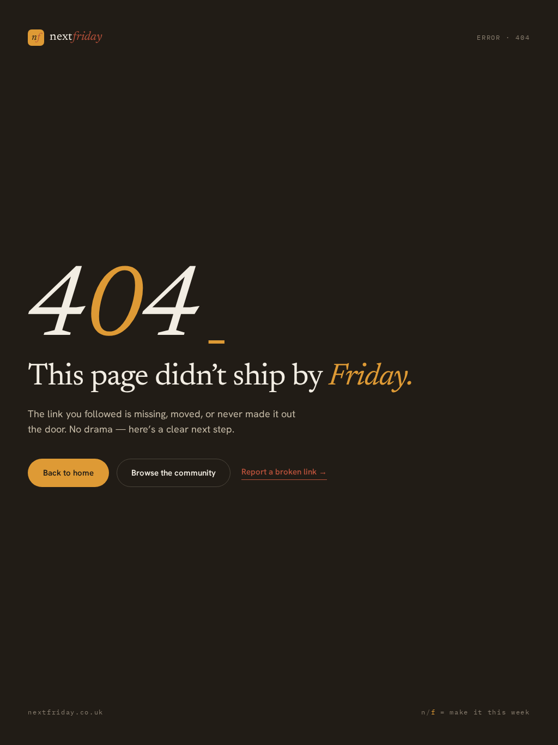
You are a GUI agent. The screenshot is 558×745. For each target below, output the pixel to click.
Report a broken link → (284, 471)
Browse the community (173, 472)
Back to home (68, 472)
